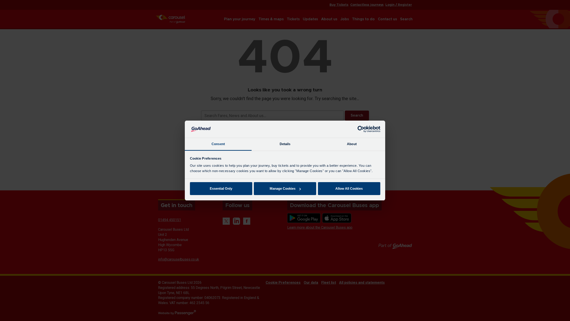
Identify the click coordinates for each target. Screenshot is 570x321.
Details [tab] (285, 144)
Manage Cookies (282, 188)
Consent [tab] (218, 144)
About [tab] (352, 144)
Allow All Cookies (349, 188)
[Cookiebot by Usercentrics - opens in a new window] (360, 129)
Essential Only (221, 188)
